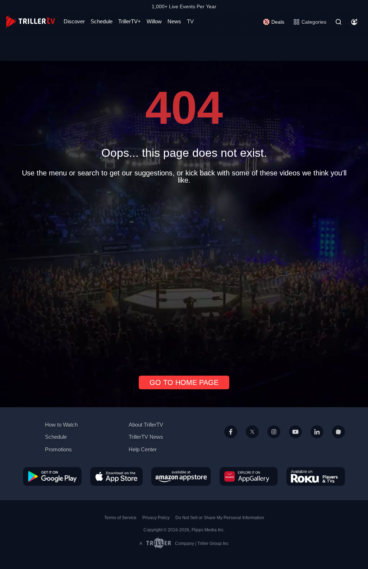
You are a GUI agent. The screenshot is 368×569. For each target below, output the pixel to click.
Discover (74, 21)
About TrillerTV (146, 425)
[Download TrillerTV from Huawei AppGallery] (249, 476)
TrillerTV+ (129, 21)
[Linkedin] (316, 440)
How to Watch (61, 425)
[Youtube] (295, 440)
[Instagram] (273, 440)
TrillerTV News (146, 437)
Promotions (58, 449)
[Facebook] (230, 440)
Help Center (143, 449)
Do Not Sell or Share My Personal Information (219, 517)
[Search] (338, 21)
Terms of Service (120, 517)
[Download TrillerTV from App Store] (116, 476)
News (174, 21)
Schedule (101, 21)
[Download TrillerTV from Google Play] (52, 476)
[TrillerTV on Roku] (315, 476)
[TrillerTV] (30, 21)
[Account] (354, 21)
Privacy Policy (156, 517)
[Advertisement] (184, 277)
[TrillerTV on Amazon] (181, 476)
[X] (252, 440)
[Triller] (338, 440)
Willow (154, 21)
